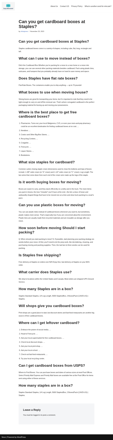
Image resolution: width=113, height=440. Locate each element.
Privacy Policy (76, 6)
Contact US (64, 6)
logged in (36, 415)
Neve (4, 437)
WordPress (21, 437)
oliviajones (24, 31)
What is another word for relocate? (98, 6)
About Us (54, 6)
